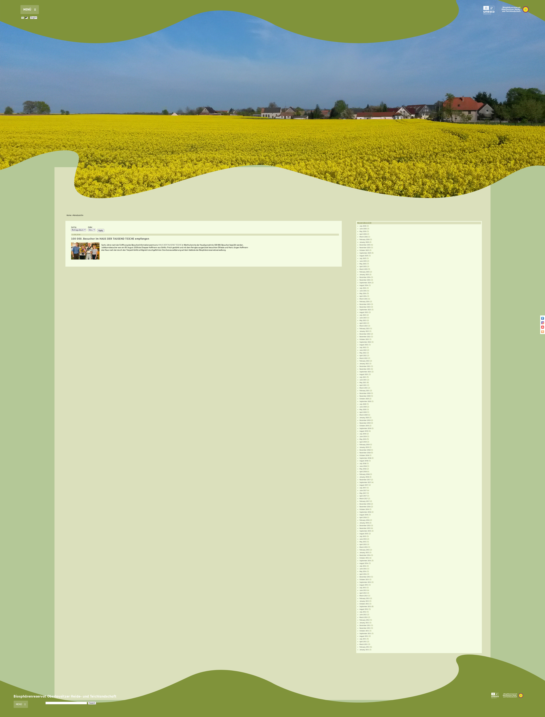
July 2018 (363, 463)
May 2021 (363, 382)
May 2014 (363, 571)
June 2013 (363, 590)
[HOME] (515, 17)
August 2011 (364, 636)
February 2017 (364, 501)
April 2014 (363, 574)
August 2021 (364, 374)
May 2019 (363, 439)
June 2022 (363, 350)
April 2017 (363, 496)
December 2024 (365, 277)
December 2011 (365, 625)
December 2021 (365, 366)
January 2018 (364, 477)
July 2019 (363, 434)
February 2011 (364, 647)
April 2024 (363, 296)
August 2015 (364, 534)
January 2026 (364, 242)
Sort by (73, 227)
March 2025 (364, 269)
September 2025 (365, 253)
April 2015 (363, 544)
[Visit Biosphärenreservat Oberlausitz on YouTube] (542, 328)
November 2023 (365, 307)
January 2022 (364, 364)
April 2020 (363, 412)
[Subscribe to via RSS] (542, 332)
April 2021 (363, 385)
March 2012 (364, 617)
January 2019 (364, 447)
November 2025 (365, 248)
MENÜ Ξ (29, 9)
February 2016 (364, 520)
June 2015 (363, 539)
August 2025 (364, 256)
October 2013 (364, 580)
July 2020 (363, 404)
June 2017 (363, 490)
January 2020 (364, 418)
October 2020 (364, 399)
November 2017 (365, 480)
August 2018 (364, 461)
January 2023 (364, 331)
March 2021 (364, 388)
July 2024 (363, 288)
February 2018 (364, 474)
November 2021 (365, 369)
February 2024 (364, 302)
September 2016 (365, 512)
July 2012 (363, 612)
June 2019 (363, 436)
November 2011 (365, 628)
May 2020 (363, 409)
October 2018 (364, 455)
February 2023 (364, 329)
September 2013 (365, 582)
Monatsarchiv (78, 215)
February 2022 (364, 361)
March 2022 (364, 358)
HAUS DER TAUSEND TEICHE (169, 245)
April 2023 (363, 323)
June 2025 (363, 261)
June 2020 (363, 407)
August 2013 (364, 585)
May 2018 (363, 469)
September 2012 (365, 606)
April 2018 (363, 472)
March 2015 (364, 547)
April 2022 (363, 356)
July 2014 (363, 566)
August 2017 (364, 485)
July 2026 (363, 226)
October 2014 (364, 558)
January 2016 (364, 523)
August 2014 (364, 563)
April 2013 (363, 593)
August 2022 (364, 345)
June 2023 (363, 318)
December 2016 (365, 504)
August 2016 (364, 515)
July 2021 (363, 377)
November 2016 (365, 507)
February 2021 (364, 391)
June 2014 (363, 569)
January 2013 (364, 601)
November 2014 (365, 555)
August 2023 (364, 312)
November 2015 (365, 528)
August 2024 (364, 285)
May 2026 (363, 231)
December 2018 (365, 450)
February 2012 (364, 620)
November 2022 (365, 337)
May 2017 (363, 493)
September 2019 (365, 428)
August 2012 (364, 609)
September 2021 (365, 372)
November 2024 (365, 280)
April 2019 (363, 442)
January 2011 (364, 650)
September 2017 (365, 482)
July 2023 (363, 315)
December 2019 (365, 420)
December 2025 (365, 245)
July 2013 (363, 588)
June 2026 (363, 229)
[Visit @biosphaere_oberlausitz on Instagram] (542, 323)
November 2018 (365, 453)
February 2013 (364, 598)
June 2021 (363, 380)
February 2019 (364, 445)
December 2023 (365, 304)
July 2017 (363, 488)
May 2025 (363, 264)
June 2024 (363, 291)
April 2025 (363, 266)
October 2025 (364, 250)
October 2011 (364, 631)
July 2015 (363, 536)
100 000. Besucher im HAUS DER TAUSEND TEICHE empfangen (110, 238)
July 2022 (363, 347)
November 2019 (365, 423)
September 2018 (365, 458)
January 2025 (364, 275)
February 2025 (364, 272)
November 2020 (365, 396)
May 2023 (363, 320)
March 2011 (364, 644)
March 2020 (364, 415)
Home (69, 215)
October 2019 (364, 426)
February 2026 (364, 239)
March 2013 (364, 596)
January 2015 (364, 553)
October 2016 (364, 509)
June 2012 (363, 615)
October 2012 (364, 604)
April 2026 (363, 234)
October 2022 (364, 339)
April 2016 (363, 517)
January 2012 (364, 623)
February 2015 (364, 550)
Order (90, 227)
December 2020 (365, 393)
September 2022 (365, 342)
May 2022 (363, 353)
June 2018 (363, 466)
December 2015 (365, 526)
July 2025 (363, 258)
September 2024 (365, 283)
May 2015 (363, 542)
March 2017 (364, 499)
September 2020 (365, 401)
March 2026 (364, 237)
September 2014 (365, 561)
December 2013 (365, 577)
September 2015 (365, 531)
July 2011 (363, 639)
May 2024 (363, 293)
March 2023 (364, 326)
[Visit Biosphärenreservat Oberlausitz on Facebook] (542, 319)
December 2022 (365, 334)
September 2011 (365, 633)
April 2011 (363, 642)
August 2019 (364, 431)
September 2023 (365, 310)
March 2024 (364, 299)
